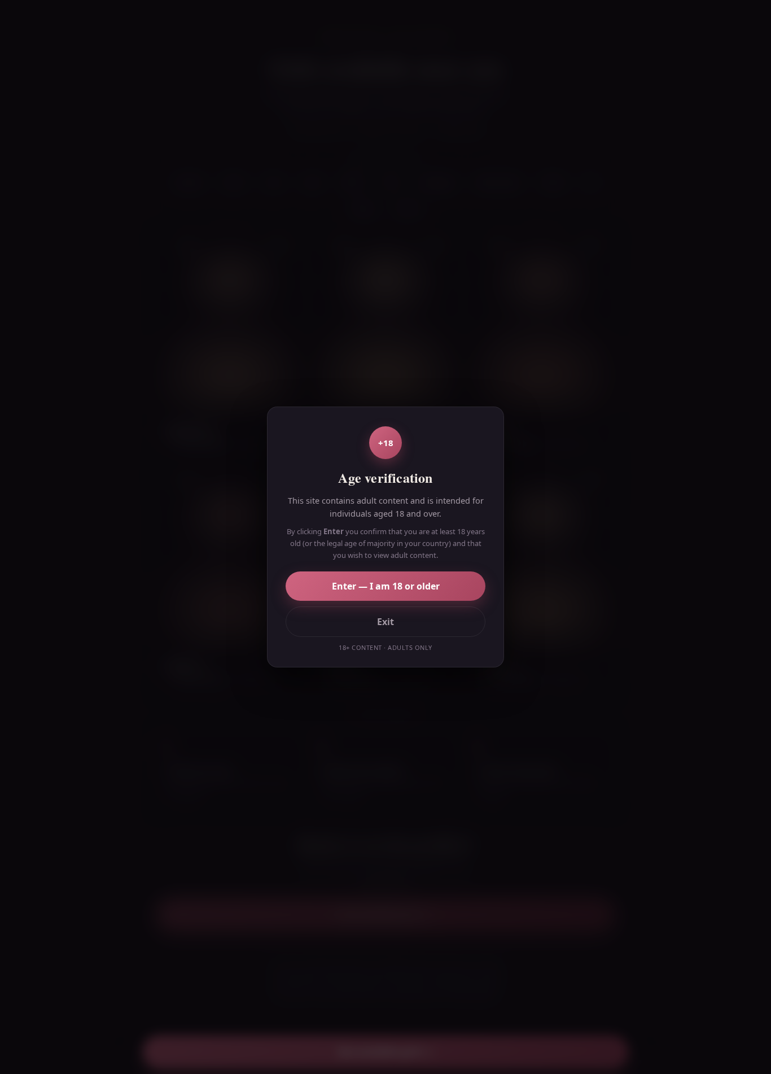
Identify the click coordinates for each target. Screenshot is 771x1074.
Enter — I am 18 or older (386, 586)
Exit (385, 621)
